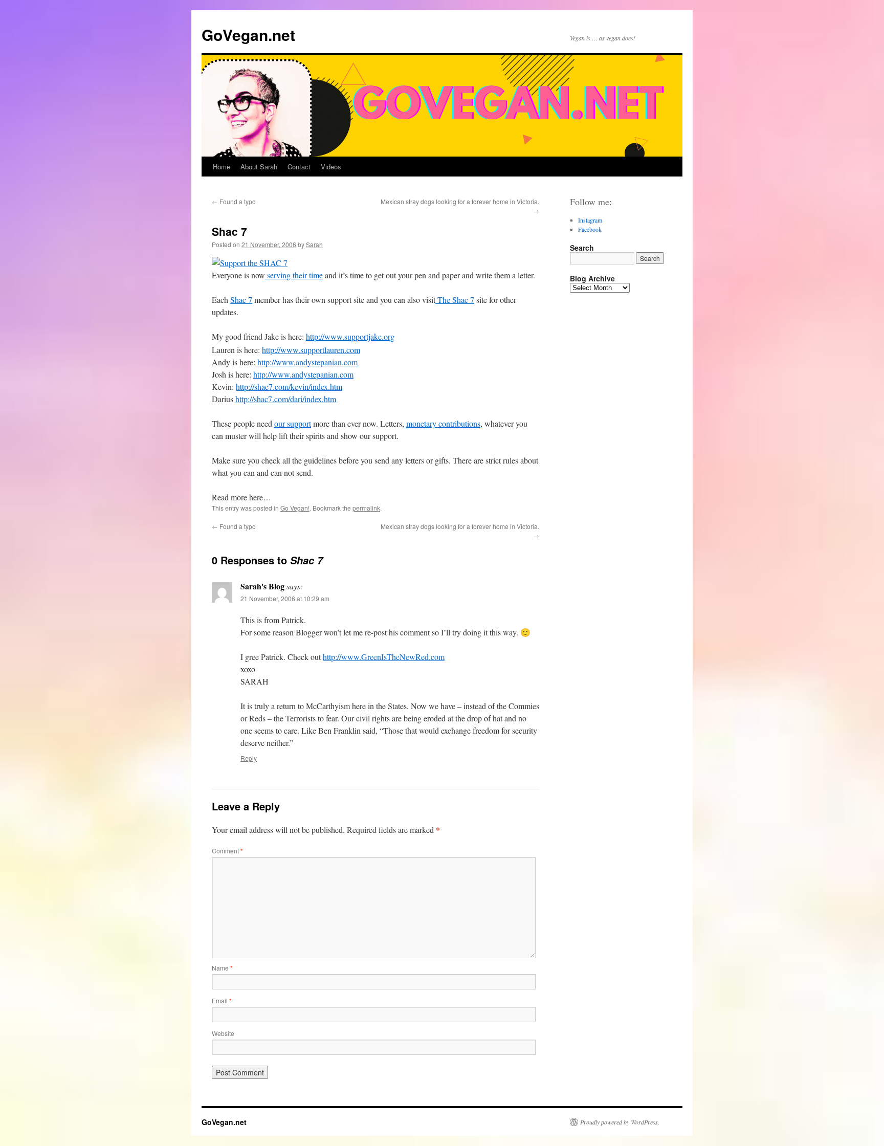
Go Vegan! (295, 507)
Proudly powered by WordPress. (619, 1122)
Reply (248, 758)
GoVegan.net (248, 35)
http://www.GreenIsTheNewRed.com (384, 656)
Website (223, 1033)
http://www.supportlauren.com (311, 349)
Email (222, 1000)
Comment (227, 850)
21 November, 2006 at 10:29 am (284, 598)
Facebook (590, 229)
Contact (299, 166)
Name (222, 967)
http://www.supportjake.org (350, 336)
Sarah (314, 244)
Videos (331, 166)
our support (292, 423)
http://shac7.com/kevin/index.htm (289, 386)
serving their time (294, 275)
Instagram (590, 220)
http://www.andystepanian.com (307, 362)
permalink (366, 507)
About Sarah (258, 166)
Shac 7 (241, 299)
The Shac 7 (454, 299)
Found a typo (234, 201)
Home (221, 166)
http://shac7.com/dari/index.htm (285, 398)
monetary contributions (443, 423)
